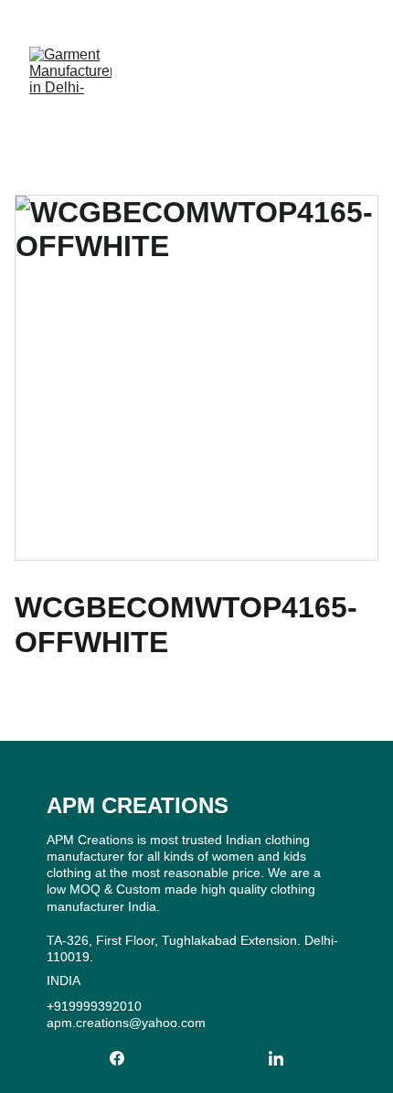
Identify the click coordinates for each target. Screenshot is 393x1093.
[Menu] (353, 72)
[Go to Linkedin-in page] (276, 1058)
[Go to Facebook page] (126, 1058)
